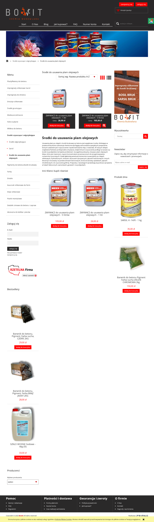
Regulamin (12, 509)
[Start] (24, 17)
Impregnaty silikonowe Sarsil (18, 88)
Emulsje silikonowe (14, 101)
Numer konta (51, 506)
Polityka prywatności (89, 503)
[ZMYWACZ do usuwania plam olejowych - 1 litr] (59, 98)
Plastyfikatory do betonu (17, 81)
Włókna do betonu (14, 128)
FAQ (9, 506)
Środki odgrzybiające (17, 142)
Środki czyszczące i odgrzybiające (21, 135)
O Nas (119, 503)
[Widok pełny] (109, 77)
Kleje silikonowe (13, 192)
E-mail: (10, 230)
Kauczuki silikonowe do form (18, 185)
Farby (9, 171)
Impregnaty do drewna (16, 95)
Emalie (10, 178)
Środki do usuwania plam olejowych (19, 156)
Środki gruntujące (14, 108)
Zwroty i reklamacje (15, 503)
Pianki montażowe (14, 198)
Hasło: (9, 239)
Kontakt (120, 506)
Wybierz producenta (14, 477)
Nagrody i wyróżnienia (125, 509)
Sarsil (11, 148)
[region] (77, 44)
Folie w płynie (12, 122)
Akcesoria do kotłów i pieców (18, 212)
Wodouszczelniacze (15, 115)
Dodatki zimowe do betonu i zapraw (21, 205)
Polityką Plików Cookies (63, 519)
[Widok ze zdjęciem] (102, 77)
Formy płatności (52, 503)
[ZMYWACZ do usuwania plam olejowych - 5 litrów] (95, 98)
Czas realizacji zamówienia (55, 509)
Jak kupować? (86, 506)
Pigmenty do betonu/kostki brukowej (22, 165)
